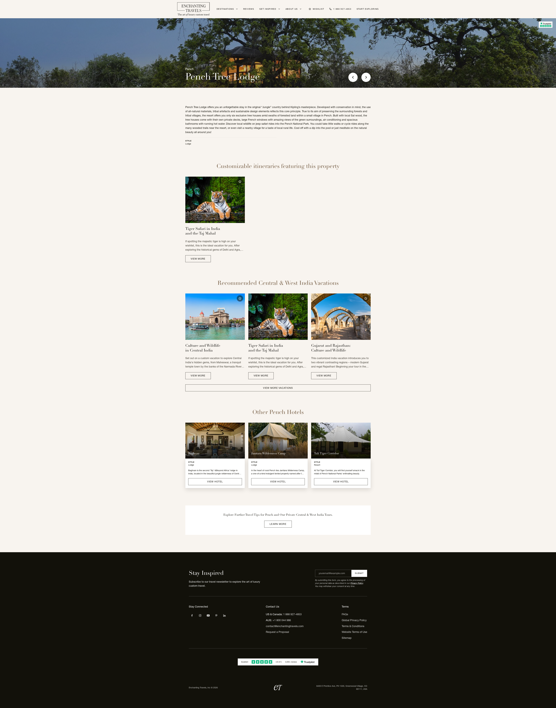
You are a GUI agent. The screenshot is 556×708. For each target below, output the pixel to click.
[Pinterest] (216, 615)
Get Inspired (267, 9)
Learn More (278, 524)
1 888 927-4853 (292, 614)
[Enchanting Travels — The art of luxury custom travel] (193, 9)
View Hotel (215, 481)
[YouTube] (208, 615)
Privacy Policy (357, 583)
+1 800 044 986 (282, 620)
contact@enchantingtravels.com (284, 626)
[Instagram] (200, 615)
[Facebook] (192, 615)
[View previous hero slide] (353, 77)
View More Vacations (278, 387)
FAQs (345, 614)
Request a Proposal (277, 632)
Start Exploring (368, 9)
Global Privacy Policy (354, 620)
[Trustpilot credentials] (546, 24)
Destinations (225, 9)
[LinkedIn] (224, 615)
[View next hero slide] (366, 77)
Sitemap (347, 638)
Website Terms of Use (354, 632)
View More (198, 258)
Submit (359, 573)
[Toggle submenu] (237, 9)
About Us (292, 9)
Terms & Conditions (353, 626)
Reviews (248, 9)
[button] (240, 181)
